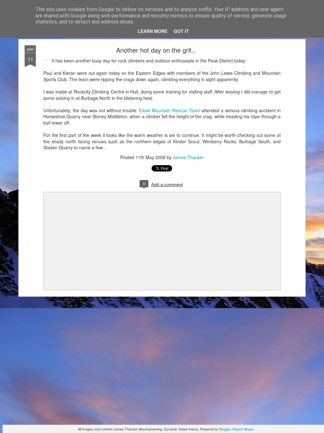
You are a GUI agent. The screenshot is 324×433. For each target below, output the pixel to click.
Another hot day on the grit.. (155, 50)
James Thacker (188, 157)
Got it (181, 31)
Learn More (152, 31)
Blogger (225, 428)
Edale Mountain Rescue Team (169, 110)
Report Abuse (243, 428)
